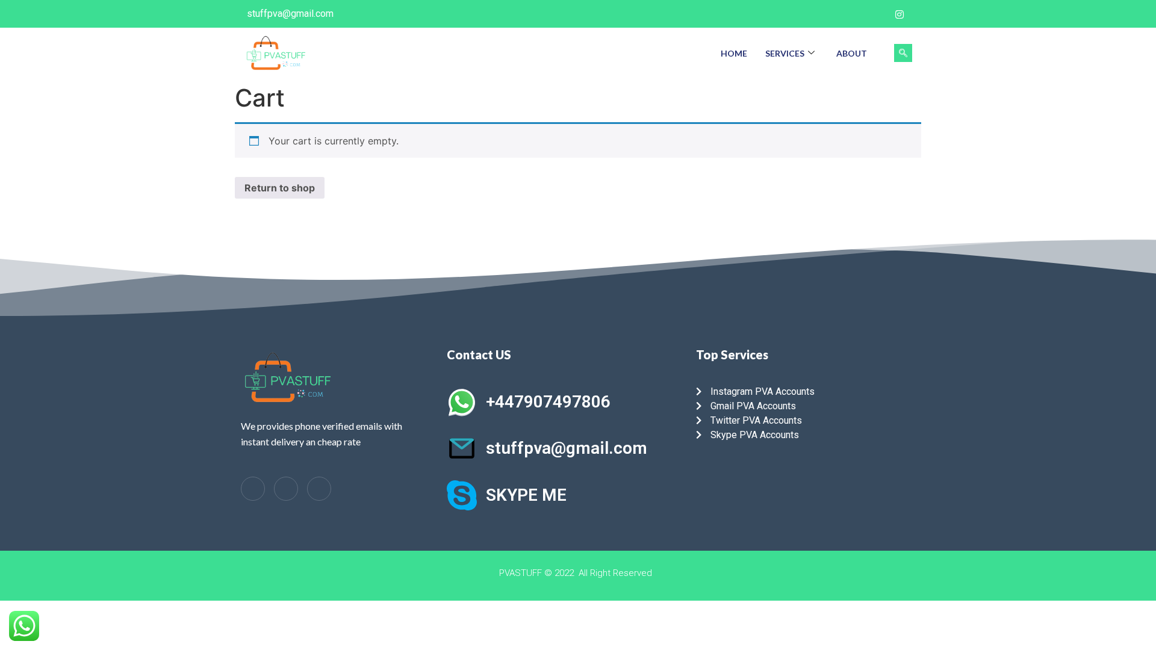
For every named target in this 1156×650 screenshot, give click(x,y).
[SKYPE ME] (462, 495)
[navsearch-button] (903, 53)
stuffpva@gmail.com (566, 448)
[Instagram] (899, 14)
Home (734, 53)
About (851, 53)
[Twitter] (875, 14)
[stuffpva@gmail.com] (462, 448)
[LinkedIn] (286, 489)
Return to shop (279, 188)
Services (784, 53)
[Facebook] (850, 14)
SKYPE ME (526, 495)
